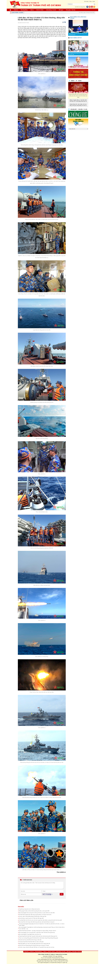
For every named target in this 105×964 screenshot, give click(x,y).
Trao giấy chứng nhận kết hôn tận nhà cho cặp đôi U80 (78, 54)
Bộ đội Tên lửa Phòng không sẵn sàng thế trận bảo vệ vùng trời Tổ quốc (34, 945)
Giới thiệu (86, 1)
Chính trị (16, 9)
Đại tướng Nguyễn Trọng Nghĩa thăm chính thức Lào (30, 934)
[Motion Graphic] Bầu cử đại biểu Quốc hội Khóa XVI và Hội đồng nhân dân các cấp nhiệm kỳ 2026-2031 (78, 100)
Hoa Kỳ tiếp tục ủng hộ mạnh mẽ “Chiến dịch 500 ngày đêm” (31, 918)
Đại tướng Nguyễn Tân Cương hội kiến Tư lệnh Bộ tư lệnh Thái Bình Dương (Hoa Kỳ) (37, 932)
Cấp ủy (32, 9)
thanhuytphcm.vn (46, 962)
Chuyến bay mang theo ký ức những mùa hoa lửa (29, 909)
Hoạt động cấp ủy (76, 37)
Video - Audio (92, 1)
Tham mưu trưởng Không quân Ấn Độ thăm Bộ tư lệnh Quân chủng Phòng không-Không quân (38, 938)
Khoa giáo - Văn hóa (70, 9)
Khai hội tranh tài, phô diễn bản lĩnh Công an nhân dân (30, 939)
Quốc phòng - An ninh (51, 9)
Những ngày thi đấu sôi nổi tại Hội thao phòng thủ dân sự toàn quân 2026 (34, 910)
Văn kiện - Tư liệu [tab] (82, 109)
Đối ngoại (61, 9)
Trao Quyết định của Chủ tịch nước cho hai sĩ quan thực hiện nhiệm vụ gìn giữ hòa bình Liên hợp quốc (40, 920)
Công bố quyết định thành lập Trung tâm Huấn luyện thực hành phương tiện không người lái (38, 936)
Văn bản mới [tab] (73, 109)
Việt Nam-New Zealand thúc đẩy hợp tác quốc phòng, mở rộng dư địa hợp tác (35, 914)
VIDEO (72, 80)
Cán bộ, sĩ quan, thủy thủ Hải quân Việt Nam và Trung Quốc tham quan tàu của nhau (36, 947)
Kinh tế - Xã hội (39, 9)
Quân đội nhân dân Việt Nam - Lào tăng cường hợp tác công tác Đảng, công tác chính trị (37, 930)
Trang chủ (26, 951)
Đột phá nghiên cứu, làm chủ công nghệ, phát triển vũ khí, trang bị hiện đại (34, 943)
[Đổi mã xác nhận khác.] (51, 894)
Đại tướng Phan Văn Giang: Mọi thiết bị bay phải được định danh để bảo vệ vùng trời (36, 921)
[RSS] (94, 6)
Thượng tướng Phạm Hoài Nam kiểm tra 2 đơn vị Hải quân (31, 941)
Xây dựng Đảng (24, 9)
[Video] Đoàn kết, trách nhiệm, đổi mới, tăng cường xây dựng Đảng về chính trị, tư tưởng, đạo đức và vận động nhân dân (78, 105)
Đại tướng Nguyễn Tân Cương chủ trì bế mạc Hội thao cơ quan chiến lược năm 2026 (36, 912)
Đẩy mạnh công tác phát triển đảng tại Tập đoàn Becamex (78, 34)
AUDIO (80, 80)
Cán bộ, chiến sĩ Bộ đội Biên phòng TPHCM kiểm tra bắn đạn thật (32, 916)
